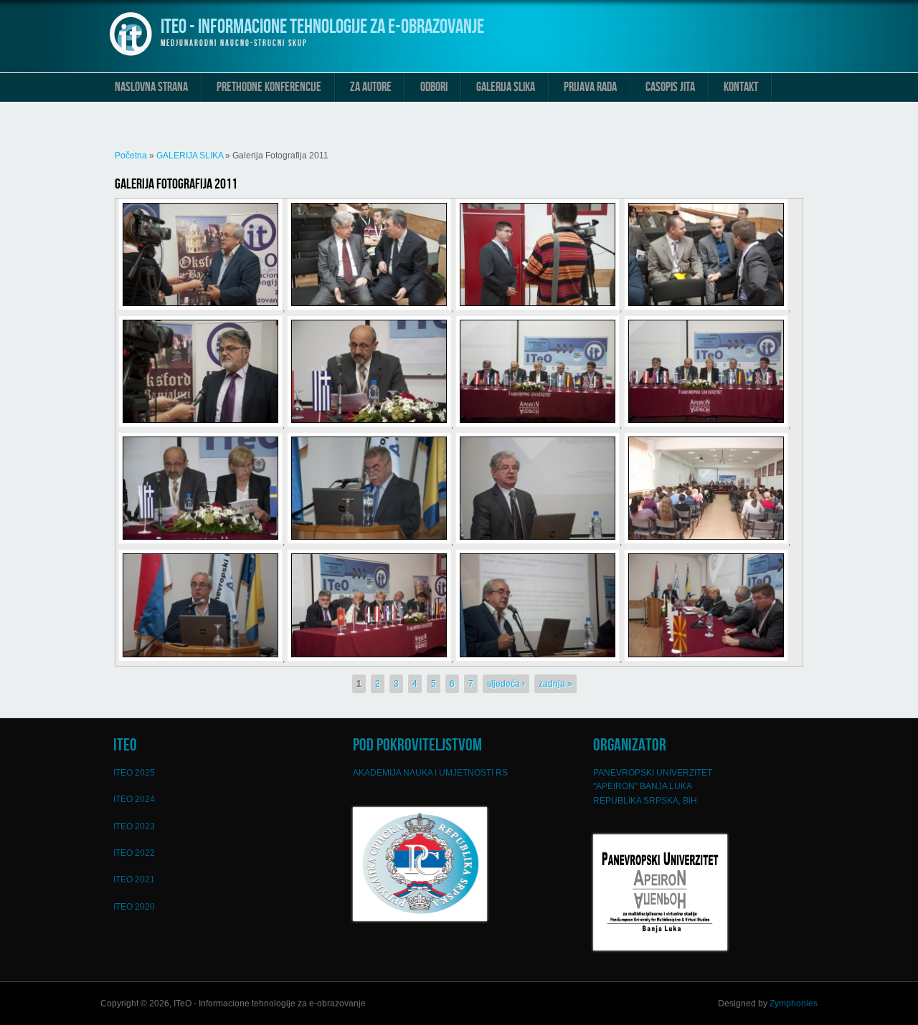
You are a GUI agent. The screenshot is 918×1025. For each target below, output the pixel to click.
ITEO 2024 (134, 799)
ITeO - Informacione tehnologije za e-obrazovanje (322, 27)
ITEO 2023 (134, 826)
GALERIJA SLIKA (505, 87)
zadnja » (555, 684)
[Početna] (130, 54)
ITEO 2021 (134, 879)
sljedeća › (506, 684)
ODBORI (434, 87)
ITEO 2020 (134, 907)
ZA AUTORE (371, 87)
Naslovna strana (151, 87)
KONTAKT (741, 87)
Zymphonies (794, 1003)
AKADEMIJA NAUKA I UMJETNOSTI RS (430, 773)
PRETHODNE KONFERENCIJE (269, 87)
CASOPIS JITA (670, 87)
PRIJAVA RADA (590, 87)
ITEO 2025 (134, 773)
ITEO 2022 (134, 853)
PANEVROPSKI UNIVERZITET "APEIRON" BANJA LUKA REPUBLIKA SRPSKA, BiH (652, 787)
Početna (131, 156)
